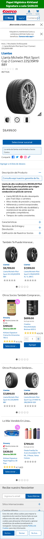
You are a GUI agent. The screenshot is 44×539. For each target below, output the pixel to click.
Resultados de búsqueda (17, 44)
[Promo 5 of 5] (27, 287)
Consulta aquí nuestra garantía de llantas (22, 178)
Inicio (3, 44)
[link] (13, 157)
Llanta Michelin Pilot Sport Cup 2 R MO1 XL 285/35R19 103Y (32, 399)
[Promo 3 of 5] (22, 287)
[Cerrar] (41, 25)
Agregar (32, 345)
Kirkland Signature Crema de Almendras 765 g (11, 335)
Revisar (22, 533)
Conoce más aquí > (26, 36)
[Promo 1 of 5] (17, 287)
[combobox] (21, 18)
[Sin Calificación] (8, 69)
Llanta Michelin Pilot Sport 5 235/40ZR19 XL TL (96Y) (31, 274)
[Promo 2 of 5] (19, 287)
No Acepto (35, 533)
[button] (38, 18)
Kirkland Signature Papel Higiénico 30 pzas (10, 460)
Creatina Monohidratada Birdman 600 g (30, 326)
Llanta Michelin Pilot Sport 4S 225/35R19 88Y (11, 399)
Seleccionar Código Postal (12, 346)
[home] (9, 12)
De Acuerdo (9, 533)
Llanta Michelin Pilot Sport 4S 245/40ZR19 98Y (11, 274)
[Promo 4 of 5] (25, 287)
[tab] (22, 504)
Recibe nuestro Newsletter (18, 487)
